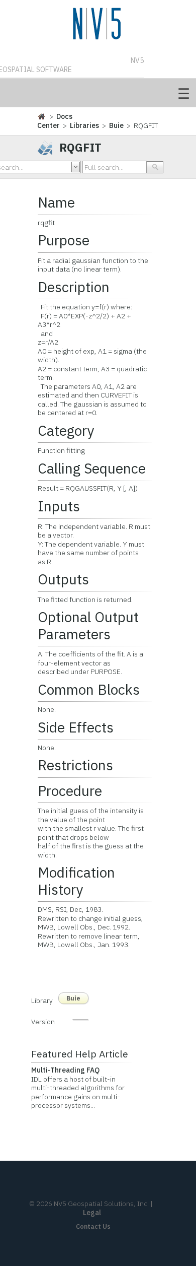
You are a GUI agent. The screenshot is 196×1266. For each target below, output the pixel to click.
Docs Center (54, 121)
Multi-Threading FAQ (65, 1070)
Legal (92, 1212)
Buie (116, 125)
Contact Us (93, 1226)
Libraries (84, 125)
